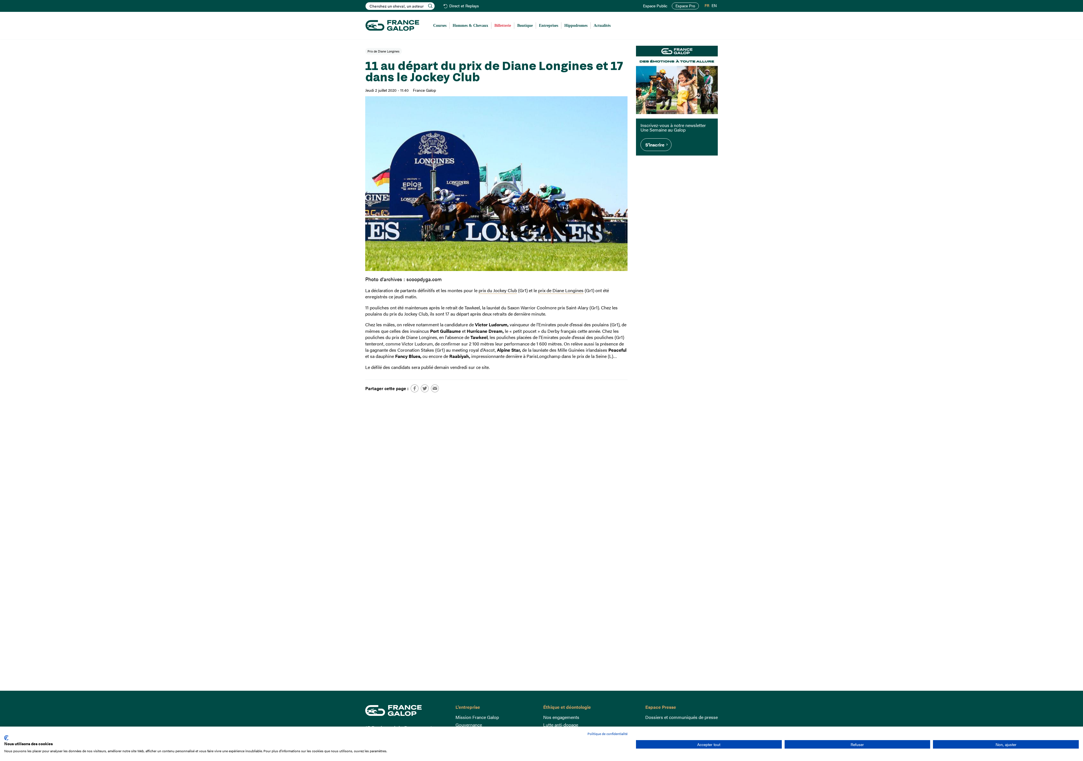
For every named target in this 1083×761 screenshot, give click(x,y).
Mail (435, 388)
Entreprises (548, 25)
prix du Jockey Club (498, 290)
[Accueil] (392, 25)
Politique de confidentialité (607, 733)
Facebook (415, 388)
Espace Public (655, 6)
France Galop (406, 710)
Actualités (602, 25)
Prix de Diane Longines (383, 51)
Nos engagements (561, 717)
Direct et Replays (464, 6)
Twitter (425, 388)
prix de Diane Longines (561, 290)
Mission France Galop (477, 717)
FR (707, 6)
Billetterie (502, 25)
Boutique (525, 25)
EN (714, 6)
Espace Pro (685, 5)
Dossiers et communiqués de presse (681, 717)
